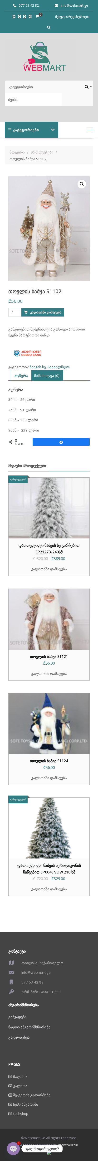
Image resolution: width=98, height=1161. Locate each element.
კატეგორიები (26, 129)
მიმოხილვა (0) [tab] (46, 375)
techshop (20, 1113)
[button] (82, 184)
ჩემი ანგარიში (25, 1104)
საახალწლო (59, 367)
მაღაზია (20, 1076)
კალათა (20, 1085)
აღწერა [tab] (21, 375)
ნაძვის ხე (38, 367)
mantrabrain (68, 1144)
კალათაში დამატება (45, 312)
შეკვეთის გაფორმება (31, 1095)
